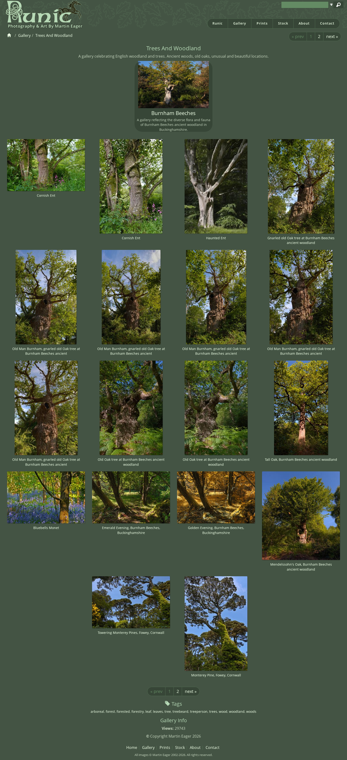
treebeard (180, 711)
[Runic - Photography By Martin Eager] (43, 11)
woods (251, 711)
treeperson (198, 711)
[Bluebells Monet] (46, 497)
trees (213, 711)
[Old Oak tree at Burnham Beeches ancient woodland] (131, 408)
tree (168, 711)
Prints (262, 23)
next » (332, 36)
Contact (327, 23)
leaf (148, 711)
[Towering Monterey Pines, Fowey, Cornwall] (131, 602)
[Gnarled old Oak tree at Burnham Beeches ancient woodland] (301, 186)
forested (123, 711)
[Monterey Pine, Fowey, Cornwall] (216, 623)
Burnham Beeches (173, 113)
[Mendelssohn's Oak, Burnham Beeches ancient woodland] (301, 515)
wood (223, 711)
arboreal (97, 711)
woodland (237, 711)
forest (110, 711)
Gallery (239, 23)
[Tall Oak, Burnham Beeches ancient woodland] (301, 408)
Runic (217, 23)
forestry (137, 711)
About (304, 23)
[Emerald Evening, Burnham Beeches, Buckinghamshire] (131, 497)
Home (131, 747)
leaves (158, 711)
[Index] (10, 35)
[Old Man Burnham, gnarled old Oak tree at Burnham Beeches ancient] (46, 297)
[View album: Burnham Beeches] (173, 84)
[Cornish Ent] (46, 165)
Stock (283, 23)
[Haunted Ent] (216, 186)
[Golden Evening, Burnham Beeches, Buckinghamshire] (216, 497)
